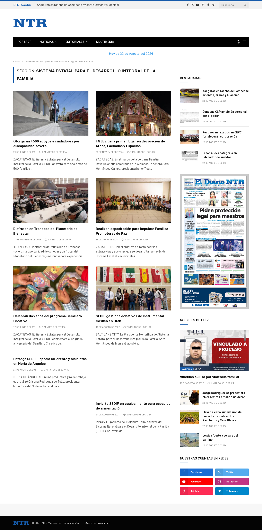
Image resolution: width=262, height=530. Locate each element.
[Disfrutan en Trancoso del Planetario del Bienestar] (50, 200)
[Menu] (244, 42)
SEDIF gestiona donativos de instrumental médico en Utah (130, 318)
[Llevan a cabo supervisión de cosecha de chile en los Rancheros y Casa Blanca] (189, 417)
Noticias (47, 41)
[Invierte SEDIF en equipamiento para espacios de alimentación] (133, 375)
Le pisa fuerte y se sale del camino (220, 437)
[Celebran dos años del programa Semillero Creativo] (50, 288)
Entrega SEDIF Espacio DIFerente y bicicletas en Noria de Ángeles (50, 361)
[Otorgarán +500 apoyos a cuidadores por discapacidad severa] (50, 113)
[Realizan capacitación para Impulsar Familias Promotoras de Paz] (133, 200)
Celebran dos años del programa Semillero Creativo (47, 318)
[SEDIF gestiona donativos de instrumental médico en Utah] (133, 288)
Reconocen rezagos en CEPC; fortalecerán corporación (222, 134)
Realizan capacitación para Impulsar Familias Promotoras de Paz (132, 231)
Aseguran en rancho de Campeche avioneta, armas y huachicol (225, 93)
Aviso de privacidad (97, 523)
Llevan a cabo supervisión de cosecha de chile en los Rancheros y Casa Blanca (222, 416)
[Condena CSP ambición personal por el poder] (189, 116)
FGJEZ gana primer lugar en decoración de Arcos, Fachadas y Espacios (130, 143)
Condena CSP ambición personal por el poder (224, 113)
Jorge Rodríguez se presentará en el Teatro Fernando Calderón (223, 395)
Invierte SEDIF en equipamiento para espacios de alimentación (133, 405)
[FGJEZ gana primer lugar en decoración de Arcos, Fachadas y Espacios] (133, 113)
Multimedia (105, 41)
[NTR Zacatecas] (30, 23)
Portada (24, 41)
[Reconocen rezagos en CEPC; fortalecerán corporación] (189, 137)
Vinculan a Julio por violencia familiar (209, 377)
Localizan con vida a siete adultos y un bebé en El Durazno (75, 5)
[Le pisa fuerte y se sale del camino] (189, 440)
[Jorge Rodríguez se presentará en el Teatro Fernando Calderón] (189, 397)
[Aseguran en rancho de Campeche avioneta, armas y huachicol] (189, 96)
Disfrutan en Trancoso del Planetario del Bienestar (45, 231)
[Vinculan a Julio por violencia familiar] (214, 350)
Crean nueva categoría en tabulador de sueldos (219, 155)
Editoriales (75, 41)
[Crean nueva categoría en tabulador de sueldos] (189, 158)
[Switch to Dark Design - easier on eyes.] (238, 41)
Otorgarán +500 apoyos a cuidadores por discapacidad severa (46, 143)
